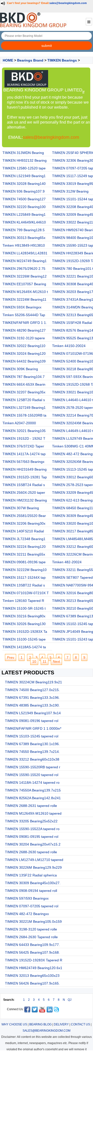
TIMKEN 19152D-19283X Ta (24, 632)
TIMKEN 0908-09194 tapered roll (31, 891)
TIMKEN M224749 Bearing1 (24, 261)
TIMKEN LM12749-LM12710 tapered (34, 860)
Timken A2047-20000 (19, 423)
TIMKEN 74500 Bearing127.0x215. (32, 690)
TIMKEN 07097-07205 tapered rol (31, 906)
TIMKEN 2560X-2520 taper (23, 493)
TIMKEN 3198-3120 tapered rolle (31, 929)
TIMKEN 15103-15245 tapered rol (31, 736)
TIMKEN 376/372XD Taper (23, 446)
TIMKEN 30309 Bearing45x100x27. (33, 883)
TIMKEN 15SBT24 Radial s (23, 485)
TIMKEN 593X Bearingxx (21, 307)
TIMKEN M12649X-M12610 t (25, 292)
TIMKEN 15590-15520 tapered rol (31, 775)
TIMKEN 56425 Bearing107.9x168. (32, 952)
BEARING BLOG (40, 1024)
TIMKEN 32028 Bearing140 (24, 184)
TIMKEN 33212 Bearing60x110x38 (32, 759)
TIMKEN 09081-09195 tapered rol (31, 837)
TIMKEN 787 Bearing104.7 (23, 377)
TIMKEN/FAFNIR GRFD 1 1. (24, 323)
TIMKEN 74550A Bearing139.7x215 (33, 790)
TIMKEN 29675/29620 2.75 (23, 269)
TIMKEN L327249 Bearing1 (24, 408)
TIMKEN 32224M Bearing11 (24, 299)
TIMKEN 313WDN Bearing (23, 153)
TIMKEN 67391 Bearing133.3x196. (32, 698)
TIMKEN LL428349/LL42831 (24, 253)
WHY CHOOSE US (14, 1024)
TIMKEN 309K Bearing (20, 369)
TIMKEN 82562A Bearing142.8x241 (33, 798)
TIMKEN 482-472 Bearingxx (27, 914)
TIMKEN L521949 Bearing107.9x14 (33, 713)
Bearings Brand (30, 60)
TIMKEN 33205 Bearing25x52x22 (31, 821)
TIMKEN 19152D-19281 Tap (24, 477)
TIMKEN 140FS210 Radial (23, 531)
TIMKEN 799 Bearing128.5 (23, 230)
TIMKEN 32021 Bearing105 (24, 431)
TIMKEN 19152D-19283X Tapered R (33, 960)
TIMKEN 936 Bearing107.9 (23, 191)
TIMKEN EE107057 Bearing (24, 284)
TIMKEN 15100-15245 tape (24, 639)
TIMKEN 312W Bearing (70, 191)
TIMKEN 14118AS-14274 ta (24, 647)
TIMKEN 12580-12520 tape (24, 168)
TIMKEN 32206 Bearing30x (23, 523)
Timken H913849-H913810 (23, 245)
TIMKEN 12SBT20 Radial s (23, 400)
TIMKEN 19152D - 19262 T (23, 438)
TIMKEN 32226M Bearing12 (24, 276)
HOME (8, 60)
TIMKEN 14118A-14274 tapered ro (32, 782)
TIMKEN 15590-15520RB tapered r (32, 767)
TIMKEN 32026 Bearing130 (24, 624)
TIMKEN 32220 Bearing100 (24, 207)
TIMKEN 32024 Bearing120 (24, 354)
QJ (69, 999)
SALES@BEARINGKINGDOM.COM (46, 1030)
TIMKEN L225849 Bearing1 (24, 214)
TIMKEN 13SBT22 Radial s (23, 585)
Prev (10, 657)
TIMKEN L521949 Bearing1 (24, 176)
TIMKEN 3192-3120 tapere (23, 338)
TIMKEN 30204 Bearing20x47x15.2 (33, 844)
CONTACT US (80, 1024)
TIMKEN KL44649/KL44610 (24, 222)
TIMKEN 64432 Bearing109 (24, 361)
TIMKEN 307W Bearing (20, 508)
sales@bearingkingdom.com (68, 2)
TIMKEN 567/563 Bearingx (23, 462)
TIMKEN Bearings (62, 60)
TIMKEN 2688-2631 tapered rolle (31, 806)
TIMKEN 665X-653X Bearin (23, 384)
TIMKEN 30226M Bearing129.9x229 (33, 867)
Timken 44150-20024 (69, 346)
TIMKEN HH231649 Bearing (24, 469)
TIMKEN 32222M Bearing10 (24, 570)
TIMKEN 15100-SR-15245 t (24, 608)
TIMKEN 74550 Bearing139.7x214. (32, 752)
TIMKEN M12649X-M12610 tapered (33, 813)
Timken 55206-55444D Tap (23, 315)
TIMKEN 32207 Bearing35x (23, 392)
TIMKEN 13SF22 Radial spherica (31, 875)
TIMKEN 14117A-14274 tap (24, 454)
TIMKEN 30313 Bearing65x (23, 238)
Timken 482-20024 (67, 562)
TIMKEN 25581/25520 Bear (24, 516)
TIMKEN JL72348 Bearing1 (23, 539)
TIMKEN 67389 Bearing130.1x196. (32, 744)
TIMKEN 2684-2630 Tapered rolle (31, 937)
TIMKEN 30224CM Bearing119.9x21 (33, 682)
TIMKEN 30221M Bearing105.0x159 (33, 922)
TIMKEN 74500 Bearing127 (24, 199)
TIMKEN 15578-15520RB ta (24, 415)
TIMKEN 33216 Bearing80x (23, 616)
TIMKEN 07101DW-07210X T (25, 593)
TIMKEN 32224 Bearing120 (24, 547)
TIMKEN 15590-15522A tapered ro (32, 829)
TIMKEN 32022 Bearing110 (23, 346)
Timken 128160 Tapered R (23, 601)
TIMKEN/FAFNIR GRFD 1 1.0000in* (33, 728)
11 (44, 661)
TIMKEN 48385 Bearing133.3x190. (32, 705)
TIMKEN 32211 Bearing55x (23, 554)
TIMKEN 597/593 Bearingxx (27, 898)
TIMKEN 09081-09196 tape (24, 562)
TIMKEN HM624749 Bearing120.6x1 (33, 968)
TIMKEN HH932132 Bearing (24, 160)
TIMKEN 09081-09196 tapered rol (31, 721)
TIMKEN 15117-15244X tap (24, 577)
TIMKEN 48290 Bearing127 (24, 330)
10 (34, 661)
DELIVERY (61, 1024)
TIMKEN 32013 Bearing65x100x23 (32, 976)
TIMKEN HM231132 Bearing (24, 500)
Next (56, 661)
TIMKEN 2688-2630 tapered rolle (31, 852)
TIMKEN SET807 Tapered (72, 577)
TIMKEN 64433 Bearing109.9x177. (32, 945)
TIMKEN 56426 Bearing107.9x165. (32, 983)
